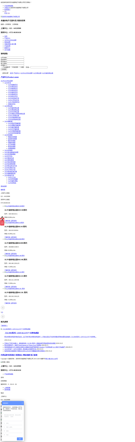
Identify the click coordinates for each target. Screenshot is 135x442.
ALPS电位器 (37, 73)
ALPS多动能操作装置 (11, 152)
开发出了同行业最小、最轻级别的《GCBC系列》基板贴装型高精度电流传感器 (30, 343)
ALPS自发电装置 (9, 164)
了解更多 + (4, 325)
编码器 (3, 189)
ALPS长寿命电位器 (14, 119)
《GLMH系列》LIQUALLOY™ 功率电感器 (21, 333)
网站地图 (26, 355)
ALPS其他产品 (9, 175)
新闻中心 (7, 48)
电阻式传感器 (12, 137)
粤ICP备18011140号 (51, 358)
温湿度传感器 (12, 138)
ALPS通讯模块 (9, 160)
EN (5, 11)
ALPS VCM (12, 177)
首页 (5, 36)
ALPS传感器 (8, 135)
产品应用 (7, 46)
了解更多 (7, 220)
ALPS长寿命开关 (13, 98)
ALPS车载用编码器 (14, 131)
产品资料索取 (8, 6)
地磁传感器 (11, 142)
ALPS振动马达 (9, 158)
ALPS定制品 (12, 183)
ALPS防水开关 (13, 96)
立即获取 (3, 69)
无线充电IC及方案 (10, 44)
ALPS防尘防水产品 (10, 166)
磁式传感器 (11, 140)
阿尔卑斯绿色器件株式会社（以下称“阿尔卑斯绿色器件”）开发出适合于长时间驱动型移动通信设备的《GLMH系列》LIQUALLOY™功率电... (50, 337)
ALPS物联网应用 (9, 173)
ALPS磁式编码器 (13, 127)
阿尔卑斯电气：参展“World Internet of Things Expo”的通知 (23, 345)
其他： (28, 67)
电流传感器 (11, 146)
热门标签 (33, 355)
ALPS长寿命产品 (9, 167)
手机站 (6, 7)
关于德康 (7, 50)
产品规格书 (6, 67)
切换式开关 (11, 104)
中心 (10, 77)
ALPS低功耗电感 (9, 162)
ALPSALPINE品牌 (10, 40)
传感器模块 (11, 148)
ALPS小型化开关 (13, 100)
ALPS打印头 (8, 156)
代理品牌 (4, 355)
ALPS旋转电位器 (47, 73)
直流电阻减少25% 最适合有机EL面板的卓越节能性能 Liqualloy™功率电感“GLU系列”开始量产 (35, 347)
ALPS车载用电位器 (14, 117)
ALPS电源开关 (13, 94)
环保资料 (15, 67)
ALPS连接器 (8, 150)
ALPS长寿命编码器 (14, 133)
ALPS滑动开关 (13, 86)
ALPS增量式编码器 (14, 125)
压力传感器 (11, 144)
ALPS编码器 (8, 121)
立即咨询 (14, 220)
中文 (5, 13)
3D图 (22, 67)
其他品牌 (7, 42)
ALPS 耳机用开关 (13, 102)
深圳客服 (7, 389)
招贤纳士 (19, 355)
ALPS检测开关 (13, 88)
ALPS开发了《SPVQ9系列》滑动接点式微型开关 (20, 349)
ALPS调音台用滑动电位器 (16, 113)
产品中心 (7, 38)
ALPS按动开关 (13, 90)
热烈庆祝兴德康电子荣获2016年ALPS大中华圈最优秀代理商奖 (24, 351)
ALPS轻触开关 (13, 84)
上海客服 (7, 387)
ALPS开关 (7, 83)
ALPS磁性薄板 (13, 181)
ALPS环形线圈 (13, 179)
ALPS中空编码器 (13, 129)
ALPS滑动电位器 (13, 110)
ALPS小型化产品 (9, 169)
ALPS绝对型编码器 (14, 123)
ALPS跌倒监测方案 (10, 171)
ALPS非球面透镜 (9, 154)
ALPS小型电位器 (13, 115)
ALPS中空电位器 (13, 111)
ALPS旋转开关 (13, 92)
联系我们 (7, 9)
